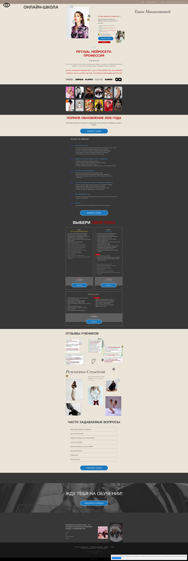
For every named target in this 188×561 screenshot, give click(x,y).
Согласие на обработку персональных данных (81, 546)
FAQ (158, 1)
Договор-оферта (106, 546)
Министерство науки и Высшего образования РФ (88, 548)
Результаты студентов (70, 536)
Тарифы (67, 532)
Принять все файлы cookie (116, 558)
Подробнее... (101, 29)
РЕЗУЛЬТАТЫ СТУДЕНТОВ (151, 1)
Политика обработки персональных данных (96, 546)
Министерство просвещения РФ (102, 548)
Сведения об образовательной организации (176, 1)
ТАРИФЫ (142, 1)
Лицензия (112, 546)
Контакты (162, 1)
